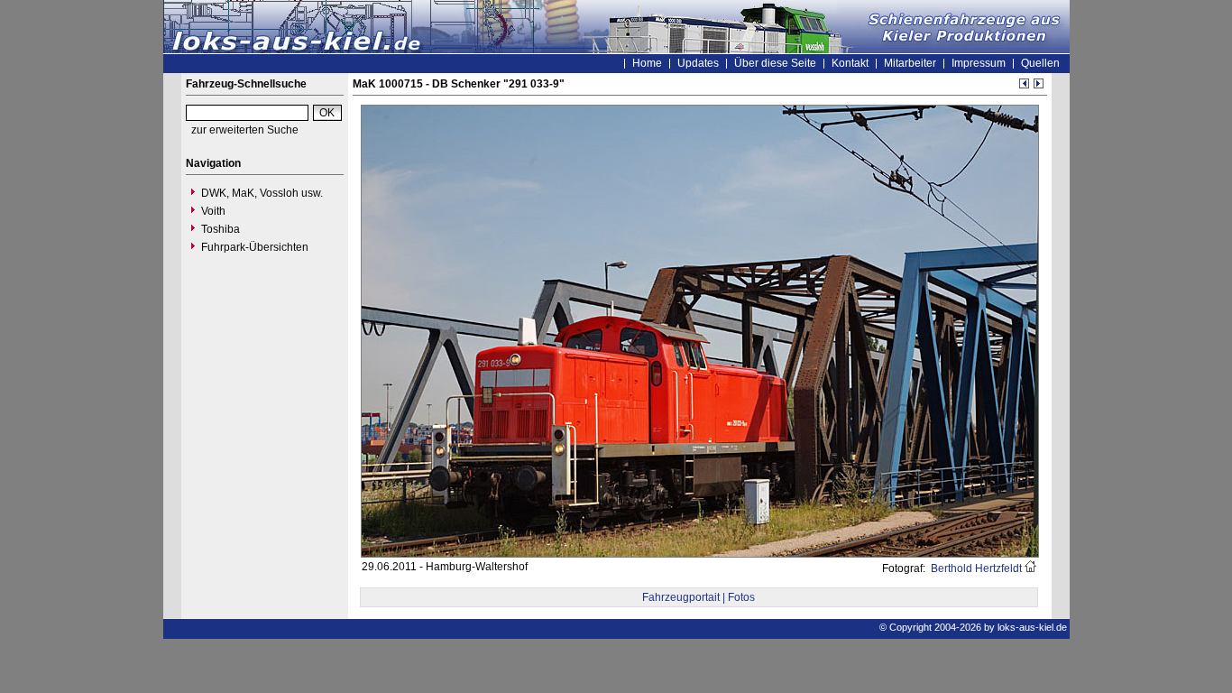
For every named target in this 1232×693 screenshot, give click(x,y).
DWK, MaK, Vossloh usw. (262, 193)
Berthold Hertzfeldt (975, 568)
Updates (698, 63)
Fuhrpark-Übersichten (254, 247)
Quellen (1040, 63)
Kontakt (850, 63)
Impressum (979, 63)
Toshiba (220, 229)
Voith (213, 211)
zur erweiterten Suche (245, 130)
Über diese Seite (775, 63)
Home (647, 63)
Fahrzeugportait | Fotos (698, 597)
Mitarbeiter (910, 63)
